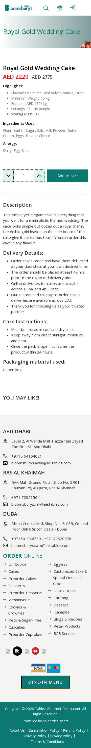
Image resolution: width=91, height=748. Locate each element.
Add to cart (67, 176)
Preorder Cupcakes (25, 634)
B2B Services (65, 633)
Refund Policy (74, 730)
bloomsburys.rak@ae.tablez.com (39, 504)
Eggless (60, 564)
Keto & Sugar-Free (25, 620)
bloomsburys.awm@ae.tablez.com (41, 462)
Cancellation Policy (44, 730)
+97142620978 (57, 538)
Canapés (62, 611)
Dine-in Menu (45, 682)
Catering (61, 597)
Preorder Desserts (25, 592)
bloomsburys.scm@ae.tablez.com (40, 545)
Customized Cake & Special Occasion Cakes (70, 577)
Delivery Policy (34, 735)
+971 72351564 (25, 497)
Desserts (17, 585)
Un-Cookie (18, 564)
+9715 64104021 (26, 456)
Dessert (61, 604)
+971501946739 (26, 538)
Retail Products (67, 626)
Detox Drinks (65, 590)
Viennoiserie (19, 599)
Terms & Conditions (47, 741)
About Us (17, 730)
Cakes (14, 571)
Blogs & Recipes (68, 619)
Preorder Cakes (22, 578)
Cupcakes (17, 627)
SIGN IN (72, 8)
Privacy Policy (61, 735)
